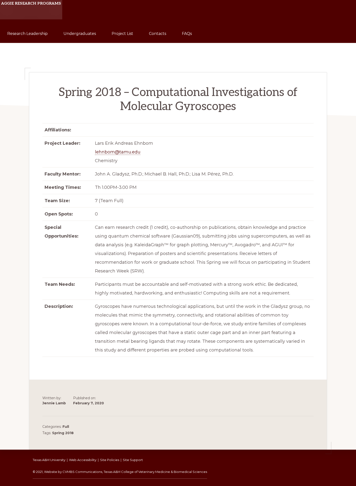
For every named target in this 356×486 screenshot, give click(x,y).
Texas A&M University (49, 460)
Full (65, 426)
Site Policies (109, 460)
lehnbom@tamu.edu (117, 152)
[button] (207, 27)
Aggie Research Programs (31, 3)
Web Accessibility (82, 460)
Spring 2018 (63, 433)
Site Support (133, 460)
